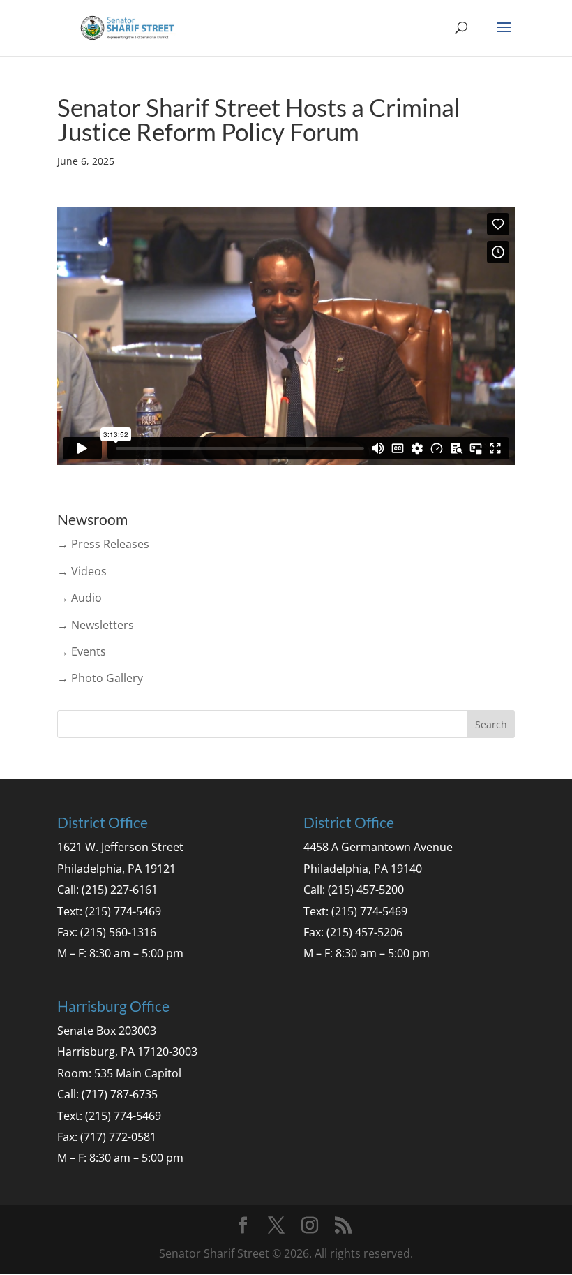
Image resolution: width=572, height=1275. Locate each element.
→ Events (81, 651)
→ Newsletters (95, 625)
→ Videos (82, 571)
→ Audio (79, 597)
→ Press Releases (103, 544)
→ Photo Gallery (100, 678)
